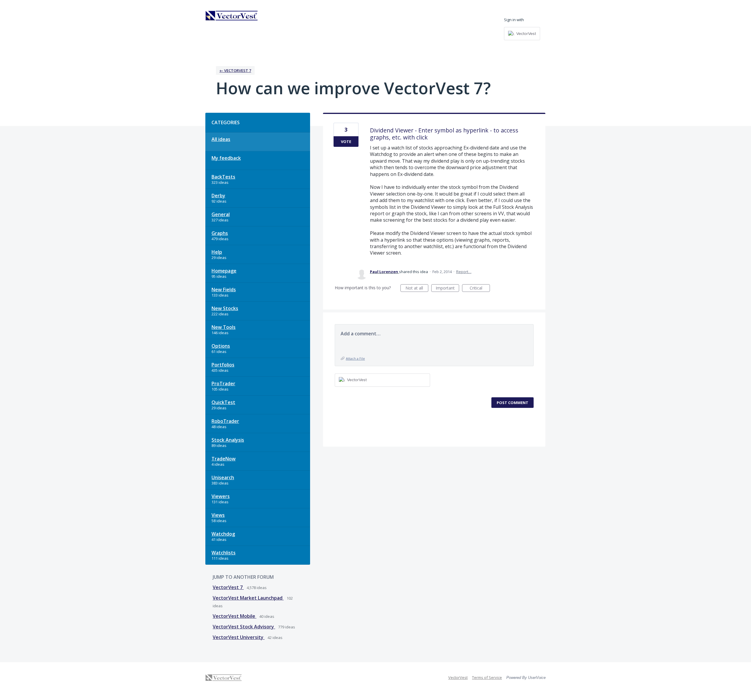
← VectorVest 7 (235, 70)
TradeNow (224, 458)
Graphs (220, 233)
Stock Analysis (228, 440)
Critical (480, 288)
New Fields (224, 289)
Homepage (224, 271)
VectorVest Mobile (234, 616)
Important (447, 288)
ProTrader (223, 383)
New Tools (224, 327)
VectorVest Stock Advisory (244, 626)
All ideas (221, 139)
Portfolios (223, 364)
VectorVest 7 (228, 587)
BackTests (223, 177)
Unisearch (223, 477)
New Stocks (225, 308)
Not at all (416, 288)
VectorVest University (239, 637)
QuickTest (223, 402)
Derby (218, 195)
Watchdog (223, 534)
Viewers (221, 496)
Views (218, 515)
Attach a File (355, 358)
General (221, 214)
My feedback (226, 158)
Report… (463, 271)
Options (221, 346)
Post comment (512, 402)
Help (217, 252)
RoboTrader (225, 421)
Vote (346, 141)
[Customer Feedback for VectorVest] (231, 16)
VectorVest (458, 677)
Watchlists (224, 552)
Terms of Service (487, 677)
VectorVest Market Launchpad (248, 598)
